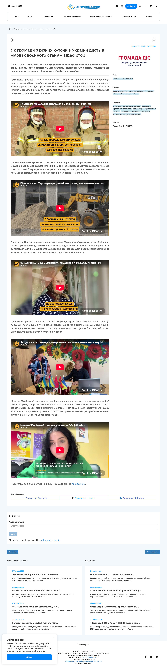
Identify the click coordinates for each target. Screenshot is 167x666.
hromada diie (128, 79)
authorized (45, 540)
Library (149, 16)
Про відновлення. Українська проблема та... (113, 574)
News (26, 29)
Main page (16, 29)
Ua (140, 6)
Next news (13, 552)
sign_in (56, 540)
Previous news (152, 552)
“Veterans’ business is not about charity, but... (35, 607)
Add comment (16, 522)
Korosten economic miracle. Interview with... (35, 623)
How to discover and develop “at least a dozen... (36, 590)
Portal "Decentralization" (90, 657)
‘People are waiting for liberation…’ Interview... (36, 574)
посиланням (78, 484)
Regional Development (72, 16)
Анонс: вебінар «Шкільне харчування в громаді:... (116, 590)
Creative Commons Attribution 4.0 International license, (83, 661)
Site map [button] (82, 645)
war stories (117, 79)
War (16, 16)
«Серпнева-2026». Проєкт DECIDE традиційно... (115, 623)
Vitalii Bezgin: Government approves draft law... (114, 607)
